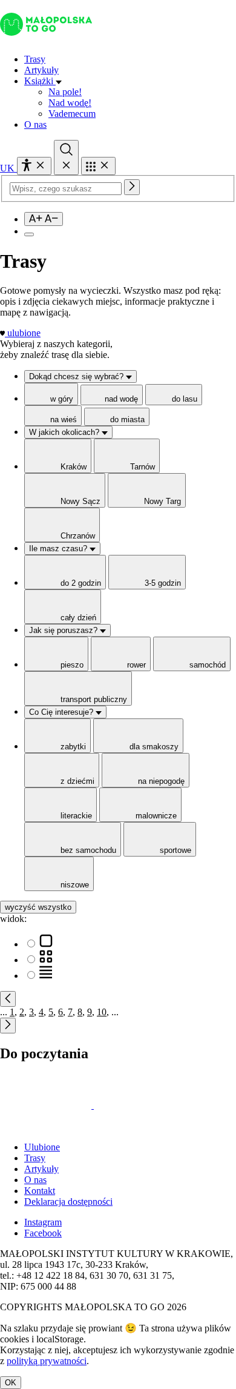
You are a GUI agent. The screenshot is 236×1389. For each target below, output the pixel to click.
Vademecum (72, 113)
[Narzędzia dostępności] (34, 166)
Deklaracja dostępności (68, 1201)
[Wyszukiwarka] (66, 157)
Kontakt (39, 1190)
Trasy (34, 59)
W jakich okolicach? (65, 432)
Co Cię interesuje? (62, 712)
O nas (35, 124)
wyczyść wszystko (38, 907)
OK (10, 1382)
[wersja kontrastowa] (29, 234)
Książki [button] (40, 81)
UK (8, 168)
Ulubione (42, 1147)
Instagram (43, 1222)
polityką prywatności (47, 1361)
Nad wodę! (69, 103)
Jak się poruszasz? (64, 630)
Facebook (43, 1233)
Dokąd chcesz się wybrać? (77, 376)
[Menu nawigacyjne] (98, 166)
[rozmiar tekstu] (43, 219)
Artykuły (41, 70)
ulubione (24, 333)
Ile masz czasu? (59, 548)
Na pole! (65, 92)
